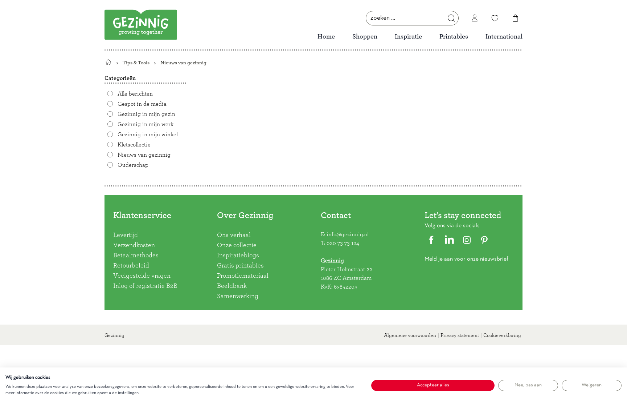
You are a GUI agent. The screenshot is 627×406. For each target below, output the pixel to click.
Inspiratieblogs (238, 255)
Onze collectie (237, 245)
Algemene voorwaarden (410, 335)
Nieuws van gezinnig (144, 155)
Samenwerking (237, 296)
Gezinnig (114, 335)
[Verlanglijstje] (495, 18)
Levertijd (125, 235)
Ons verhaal (234, 235)
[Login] (474, 18)
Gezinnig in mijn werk (145, 124)
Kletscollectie (134, 145)
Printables (453, 36)
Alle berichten (135, 94)
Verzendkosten (134, 245)
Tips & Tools (136, 62)
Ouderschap (133, 165)
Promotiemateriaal (243, 276)
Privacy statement (459, 335)
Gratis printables (240, 265)
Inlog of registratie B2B (145, 286)
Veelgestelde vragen (142, 276)
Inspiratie (408, 36)
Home (326, 36)
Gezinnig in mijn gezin (146, 114)
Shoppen (364, 36)
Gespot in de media (142, 104)
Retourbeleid (131, 265)
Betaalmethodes (136, 255)
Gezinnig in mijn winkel (148, 134)
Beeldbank (232, 286)
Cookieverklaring (502, 335)
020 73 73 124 (343, 243)
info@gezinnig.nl (348, 234)
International (503, 36)
